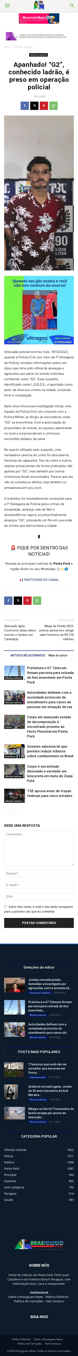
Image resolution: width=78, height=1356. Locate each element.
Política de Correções (28, 1301)
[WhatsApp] (53, 106)
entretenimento (38, 1077)
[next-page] (13, 811)
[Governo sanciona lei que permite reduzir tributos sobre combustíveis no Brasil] (14, 751)
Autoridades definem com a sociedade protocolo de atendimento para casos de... (48, 1028)
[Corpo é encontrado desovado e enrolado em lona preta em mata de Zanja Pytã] (14, 771)
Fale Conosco (55, 1301)
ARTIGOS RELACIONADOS (27, 655)
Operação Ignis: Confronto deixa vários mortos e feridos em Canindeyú (20, 632)
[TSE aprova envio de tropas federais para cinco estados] (14, 796)
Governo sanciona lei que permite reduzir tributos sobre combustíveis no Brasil (50, 751)
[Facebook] (25, 106)
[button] (7, 5)
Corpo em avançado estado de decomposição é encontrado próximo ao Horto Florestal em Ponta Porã (49, 726)
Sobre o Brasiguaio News (25, 1297)
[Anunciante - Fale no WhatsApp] (39, 310)
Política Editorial (57, 1297)
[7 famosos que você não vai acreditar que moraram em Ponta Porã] (14, 1069)
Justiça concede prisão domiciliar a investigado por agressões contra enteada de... (50, 984)
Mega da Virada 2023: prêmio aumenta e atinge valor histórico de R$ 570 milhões (56, 632)
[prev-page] (6, 811)
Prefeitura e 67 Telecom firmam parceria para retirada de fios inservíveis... (50, 1006)
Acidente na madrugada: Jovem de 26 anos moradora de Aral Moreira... (50, 1091)
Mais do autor (58, 655)
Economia (10, 756)
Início (7, 47)
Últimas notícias (23, 47)
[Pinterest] (44, 106)
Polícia (8, 727)
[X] (34, 106)
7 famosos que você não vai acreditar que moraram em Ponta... (47, 1068)
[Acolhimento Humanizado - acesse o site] (39, 18)
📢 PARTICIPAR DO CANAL (39, 580)
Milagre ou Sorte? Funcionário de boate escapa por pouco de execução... (51, 1113)
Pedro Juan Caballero (40, 992)
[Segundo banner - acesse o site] (39, 36)
